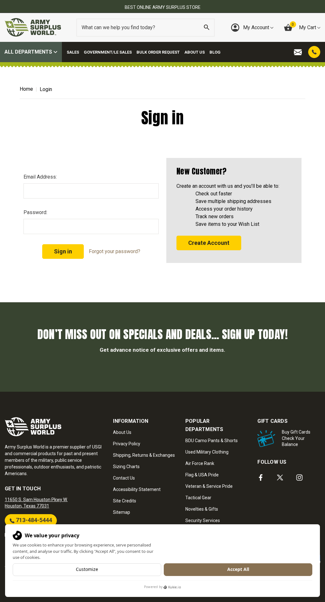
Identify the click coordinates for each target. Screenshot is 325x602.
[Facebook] (260, 477)
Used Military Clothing (207, 452)
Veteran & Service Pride (209, 486)
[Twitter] (280, 477)
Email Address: (40, 177)
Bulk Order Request (158, 52)
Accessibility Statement (137, 489)
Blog (215, 52)
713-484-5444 (33, 520)
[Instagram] (299, 477)
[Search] (207, 27)
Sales (73, 52)
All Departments (28, 52)
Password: (35, 212)
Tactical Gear (198, 497)
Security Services (202, 520)
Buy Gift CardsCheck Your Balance (296, 438)
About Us (194, 52)
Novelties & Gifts (201, 509)
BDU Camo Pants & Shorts (211, 440)
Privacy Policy (126, 443)
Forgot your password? (114, 251)
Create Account (208, 242)
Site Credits (124, 500)
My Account (256, 27)
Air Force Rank (199, 463)
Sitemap (121, 512)
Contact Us (124, 478)
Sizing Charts (126, 466)
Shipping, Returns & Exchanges (144, 455)
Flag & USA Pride (202, 474)
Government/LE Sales (108, 52)
